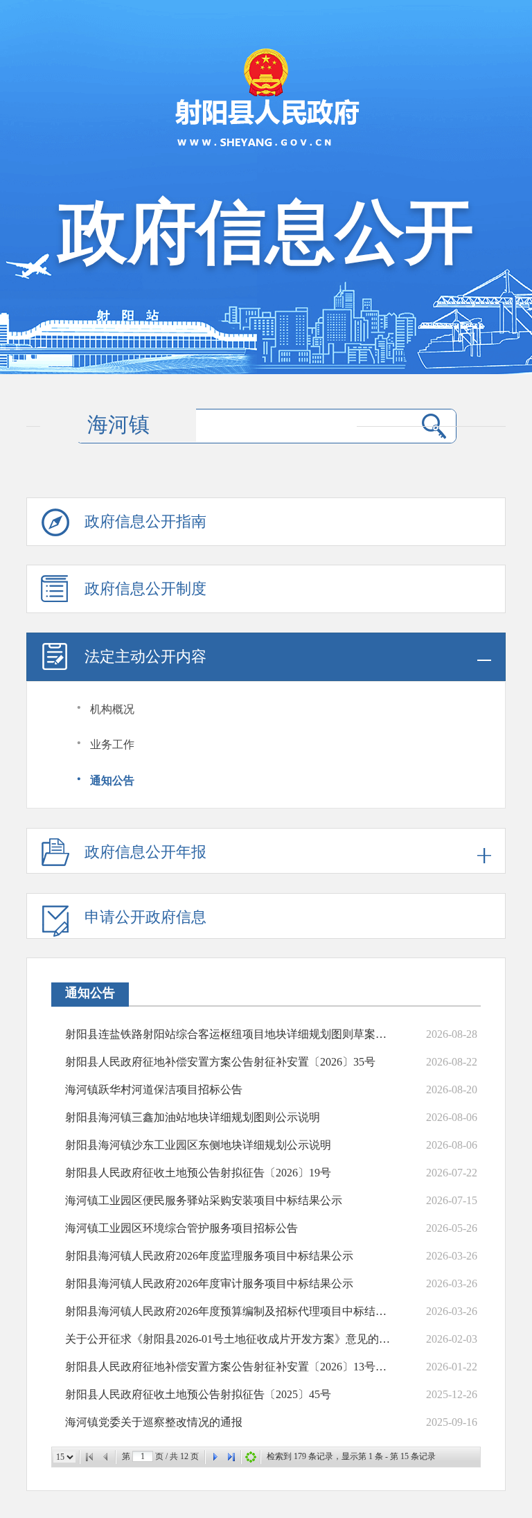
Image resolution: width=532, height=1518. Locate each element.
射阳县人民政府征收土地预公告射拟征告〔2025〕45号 (198, 1394)
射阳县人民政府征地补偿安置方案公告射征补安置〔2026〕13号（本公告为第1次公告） (230, 1367)
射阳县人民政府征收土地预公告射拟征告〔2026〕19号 (198, 1173)
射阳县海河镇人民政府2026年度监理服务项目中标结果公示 (209, 1256)
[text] (246, 426)
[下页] (215, 1457)
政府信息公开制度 (145, 588)
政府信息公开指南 (145, 521)
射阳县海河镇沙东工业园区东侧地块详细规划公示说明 (198, 1145)
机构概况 (112, 709)
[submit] (434, 426)
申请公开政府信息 (145, 917)
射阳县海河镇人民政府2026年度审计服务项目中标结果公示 (209, 1283)
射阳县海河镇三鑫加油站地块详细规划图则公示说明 (192, 1117)
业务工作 (112, 744)
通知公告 (112, 780)
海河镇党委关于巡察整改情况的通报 (153, 1422)
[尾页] (231, 1457)
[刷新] (251, 1457)
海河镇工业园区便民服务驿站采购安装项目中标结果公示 (203, 1200)
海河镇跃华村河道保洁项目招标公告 (153, 1089)
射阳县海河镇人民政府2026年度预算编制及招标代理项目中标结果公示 (230, 1311)
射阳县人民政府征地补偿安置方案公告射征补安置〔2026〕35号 (220, 1062)
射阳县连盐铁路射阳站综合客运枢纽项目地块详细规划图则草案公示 (230, 1034)
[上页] (106, 1457)
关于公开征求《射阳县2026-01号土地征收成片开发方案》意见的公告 (230, 1339)
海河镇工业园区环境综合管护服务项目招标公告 (181, 1228)
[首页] (89, 1457)
